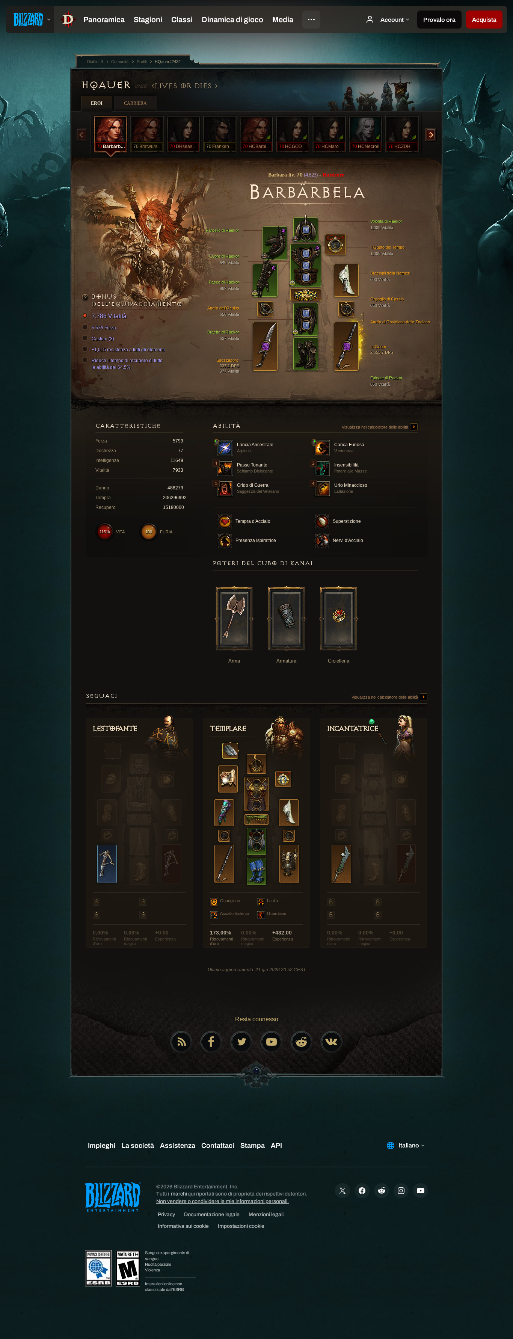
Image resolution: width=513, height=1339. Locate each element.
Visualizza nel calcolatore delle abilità (375, 427)
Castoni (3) (103, 338)
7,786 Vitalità (109, 316)
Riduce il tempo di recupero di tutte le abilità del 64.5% (127, 364)
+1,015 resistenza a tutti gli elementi (128, 349)
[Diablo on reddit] (301, 1042)
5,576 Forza (104, 328)
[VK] (331, 1042)
